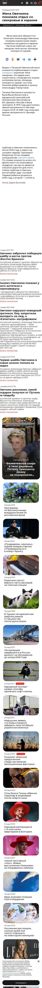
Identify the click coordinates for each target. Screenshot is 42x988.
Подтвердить (21, 983)
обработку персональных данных (13, 972)
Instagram (7, 73)
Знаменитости (8, 25)
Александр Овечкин (23, 25)
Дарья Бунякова (17, 182)
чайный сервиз (26, 158)
